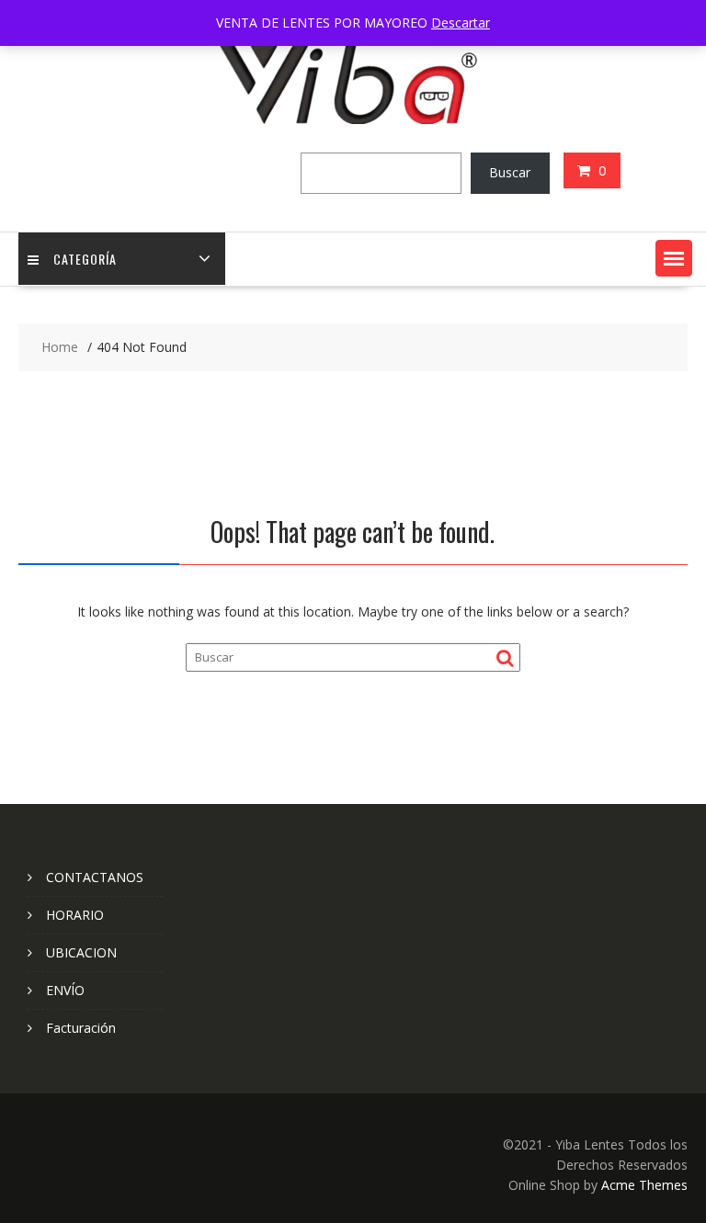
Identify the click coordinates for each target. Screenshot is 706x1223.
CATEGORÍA (85, 258)
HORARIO (75, 914)
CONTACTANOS (94, 877)
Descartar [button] (460, 22)
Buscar (509, 172)
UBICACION (81, 952)
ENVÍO (65, 990)
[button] (673, 258)
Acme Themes (644, 1185)
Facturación (81, 1027)
